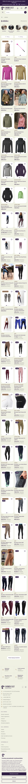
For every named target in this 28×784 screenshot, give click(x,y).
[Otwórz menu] (2, 12)
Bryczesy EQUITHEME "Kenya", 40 (6, 412)
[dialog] (14, 768)
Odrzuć (14, 781)
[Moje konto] (17, 8)
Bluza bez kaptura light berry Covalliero (6, 84)
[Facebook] (22, 687)
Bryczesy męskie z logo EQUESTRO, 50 (6, 543)
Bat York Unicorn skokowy (20, 59)
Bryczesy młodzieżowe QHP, (20, 594)
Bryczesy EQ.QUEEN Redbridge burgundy (6, 386)
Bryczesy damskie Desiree (7, 309)
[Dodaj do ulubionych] (11, 41)
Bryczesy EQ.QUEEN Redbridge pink (18, 386)
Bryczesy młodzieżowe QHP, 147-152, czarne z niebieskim (20, 621)
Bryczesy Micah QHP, (19, 542)
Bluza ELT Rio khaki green (6, 108)
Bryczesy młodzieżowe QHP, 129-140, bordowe (7, 620)
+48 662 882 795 (6, 697)
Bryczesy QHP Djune (5, 646)
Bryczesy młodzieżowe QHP (7, 594)
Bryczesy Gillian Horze (6, 438)
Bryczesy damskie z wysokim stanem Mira (19, 309)
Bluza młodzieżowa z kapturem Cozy (5, 132)
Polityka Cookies (22, 770)
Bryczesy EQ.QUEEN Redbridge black (18, 360)
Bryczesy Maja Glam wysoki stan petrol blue (7, 517)
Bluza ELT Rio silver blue (19, 108)
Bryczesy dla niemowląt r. (20, 335)
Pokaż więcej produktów (14, 657)
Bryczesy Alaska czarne (6, 230)
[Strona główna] (2, 17)
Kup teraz (23, 4)
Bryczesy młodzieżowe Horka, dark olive (19, 569)
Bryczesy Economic (5, 360)
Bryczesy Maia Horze (19, 490)
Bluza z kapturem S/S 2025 (20, 206)
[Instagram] (25, 687)
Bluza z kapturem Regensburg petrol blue (6, 206)
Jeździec (6, 17)
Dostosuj (14, 777)
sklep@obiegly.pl (6, 699)
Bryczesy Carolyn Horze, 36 (7, 283)
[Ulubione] (21, 8)
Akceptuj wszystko (14, 773)
